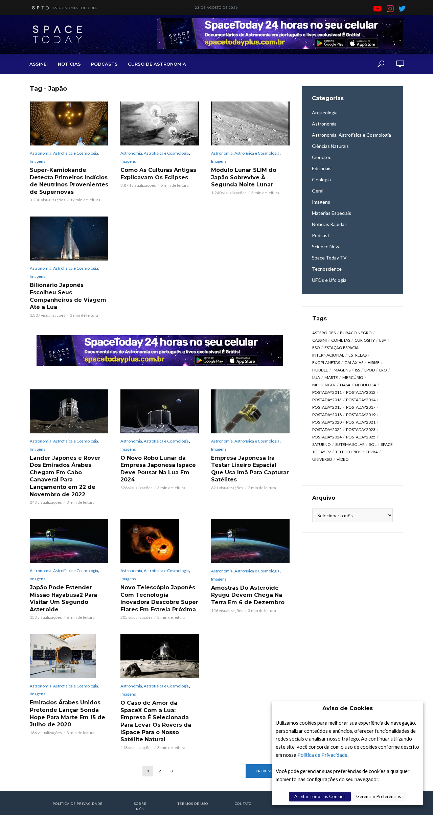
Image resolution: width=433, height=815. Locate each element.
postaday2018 (327, 414)
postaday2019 (360, 414)
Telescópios (348, 451)
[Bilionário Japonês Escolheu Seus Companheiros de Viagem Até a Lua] (69, 239)
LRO (383, 369)
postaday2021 (360, 422)
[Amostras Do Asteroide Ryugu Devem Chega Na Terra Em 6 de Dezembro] (250, 541)
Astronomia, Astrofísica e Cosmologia (64, 153)
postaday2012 (360, 392)
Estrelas (357, 355)
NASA (345, 384)
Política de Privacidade (322, 755)
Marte (331, 377)
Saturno (321, 444)
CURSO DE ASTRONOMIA (157, 64)
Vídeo (343, 459)
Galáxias (353, 362)
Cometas (340, 340)
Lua (316, 377)
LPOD (369, 369)
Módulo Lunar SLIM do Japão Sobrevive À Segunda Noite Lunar (243, 177)
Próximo (265, 770)
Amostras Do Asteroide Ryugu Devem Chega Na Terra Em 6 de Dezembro (247, 595)
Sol (373, 444)
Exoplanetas (326, 362)
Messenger (324, 384)
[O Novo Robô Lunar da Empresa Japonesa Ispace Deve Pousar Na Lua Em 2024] (159, 411)
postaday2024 (327, 436)
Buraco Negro (356, 332)
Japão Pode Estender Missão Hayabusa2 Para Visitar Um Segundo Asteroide (63, 598)
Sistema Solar (350, 444)
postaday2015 (327, 407)
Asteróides (324, 332)
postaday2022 (327, 429)
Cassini (319, 340)
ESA (382, 340)
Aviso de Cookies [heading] (347, 708)
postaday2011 (327, 392)
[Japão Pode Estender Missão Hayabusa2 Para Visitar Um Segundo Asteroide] (69, 541)
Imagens (37, 161)
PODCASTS (104, 64)
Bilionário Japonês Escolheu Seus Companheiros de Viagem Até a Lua (68, 296)
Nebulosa (365, 384)
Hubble (320, 369)
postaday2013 (327, 399)
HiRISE (374, 362)
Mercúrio (352, 377)
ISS (357, 369)
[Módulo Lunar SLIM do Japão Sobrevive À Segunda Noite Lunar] (250, 123)
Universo (322, 459)
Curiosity (365, 340)
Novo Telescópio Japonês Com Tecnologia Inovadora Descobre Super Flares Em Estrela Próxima (159, 598)
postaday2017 (360, 407)
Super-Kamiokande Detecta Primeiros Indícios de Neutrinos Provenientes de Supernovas (69, 181)
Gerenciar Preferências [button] (378, 796)
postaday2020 (327, 422)
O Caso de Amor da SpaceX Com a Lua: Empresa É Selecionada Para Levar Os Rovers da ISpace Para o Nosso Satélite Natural (155, 721)
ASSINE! (38, 64)
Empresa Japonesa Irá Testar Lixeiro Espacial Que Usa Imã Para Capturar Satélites (250, 469)
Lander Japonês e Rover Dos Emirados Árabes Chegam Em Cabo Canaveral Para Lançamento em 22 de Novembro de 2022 (65, 476)
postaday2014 (360, 399)
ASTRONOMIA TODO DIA (74, 8)
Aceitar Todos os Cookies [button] (319, 796)
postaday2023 (360, 429)
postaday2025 (360, 436)
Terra (372, 451)
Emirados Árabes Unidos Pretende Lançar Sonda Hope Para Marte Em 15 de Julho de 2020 (67, 713)
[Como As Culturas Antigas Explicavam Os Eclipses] (159, 123)
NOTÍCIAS (69, 64)
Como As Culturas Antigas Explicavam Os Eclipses (158, 174)
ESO (316, 347)
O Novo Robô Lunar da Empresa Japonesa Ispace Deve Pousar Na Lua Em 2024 (158, 469)
